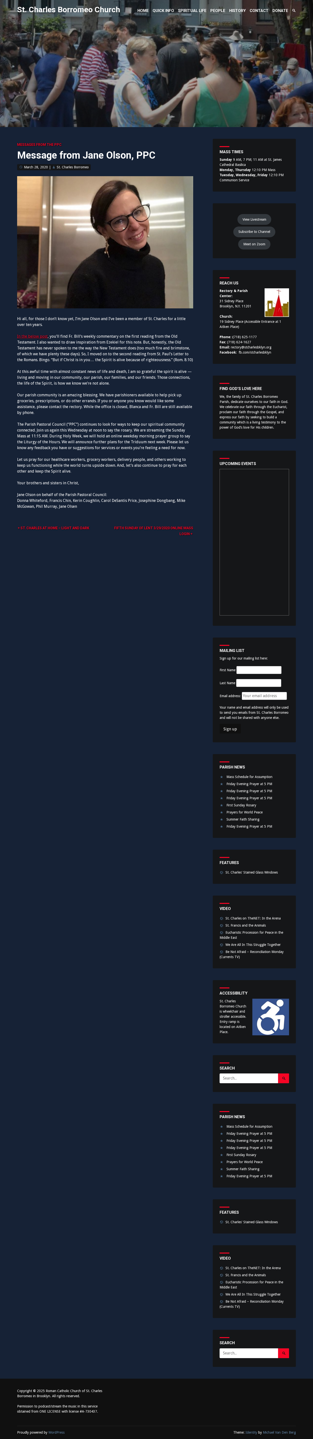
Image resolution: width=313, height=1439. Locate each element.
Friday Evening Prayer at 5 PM (249, 784)
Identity (251, 1432)
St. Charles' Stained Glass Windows (251, 872)
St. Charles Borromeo (73, 167)
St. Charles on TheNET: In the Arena (253, 918)
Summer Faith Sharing (242, 819)
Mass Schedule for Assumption (249, 777)
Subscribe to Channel (254, 232)
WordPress (56, 1432)
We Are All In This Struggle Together (253, 945)
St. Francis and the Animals (245, 925)
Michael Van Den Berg (279, 1432)
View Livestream (254, 219)
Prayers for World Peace (244, 812)
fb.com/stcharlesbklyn (255, 352)
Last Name (227, 683)
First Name (227, 670)
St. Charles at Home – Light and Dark (55, 528)
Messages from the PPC (39, 145)
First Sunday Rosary (241, 805)
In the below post (32, 336)
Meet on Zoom (254, 244)
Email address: (231, 696)
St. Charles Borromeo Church (68, 9)
